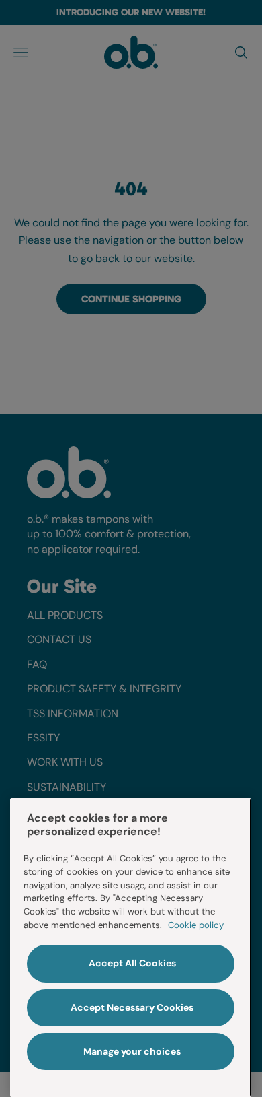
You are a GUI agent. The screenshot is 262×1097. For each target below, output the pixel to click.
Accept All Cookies (132, 963)
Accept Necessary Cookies (132, 1007)
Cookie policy (196, 925)
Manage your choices (132, 1051)
